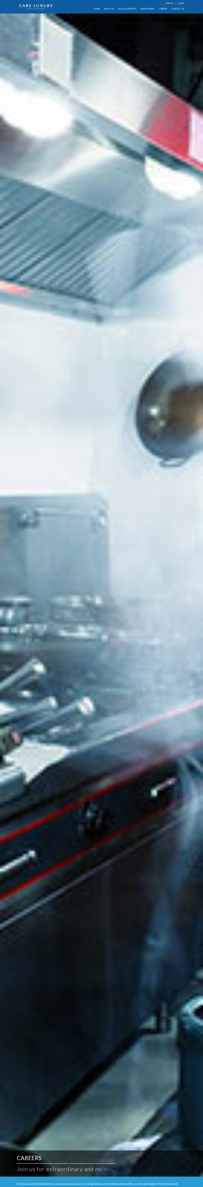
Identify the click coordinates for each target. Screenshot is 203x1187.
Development (148, 9)
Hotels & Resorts (127, 9)
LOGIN (181, 3)
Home (97, 9)
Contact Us (178, 9)
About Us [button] (109, 9)
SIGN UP (169, 3)
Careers (163, 9)
